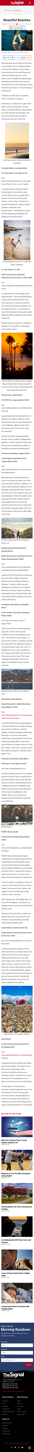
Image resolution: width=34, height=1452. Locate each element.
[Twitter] (15, 1447)
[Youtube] (22, 1447)
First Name (4, 1342)
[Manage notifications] (29, 1447)
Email (2, 1356)
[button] (4, 2)
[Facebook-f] (11, 1447)
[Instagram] (18, 1447)
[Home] (2, 10)
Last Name (4, 1349)
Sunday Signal (16, 10)
